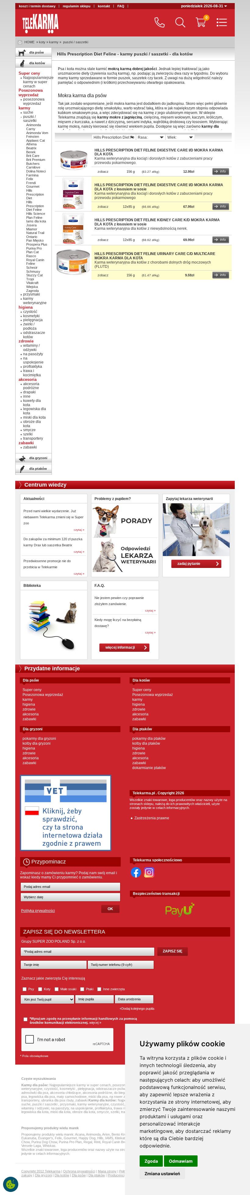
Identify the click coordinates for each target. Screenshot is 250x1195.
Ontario (31, 237)
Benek (31, 152)
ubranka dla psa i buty (57, 1100)
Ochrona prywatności (79, 1171)
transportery (33, 438)
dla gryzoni (37, 458)
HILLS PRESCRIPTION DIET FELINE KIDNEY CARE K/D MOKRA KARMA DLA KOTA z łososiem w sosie (157, 222)
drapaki (29, 392)
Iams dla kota (36, 221)
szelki (28, 434)
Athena (31, 144)
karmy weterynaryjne (35, 300)
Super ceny (32, 690)
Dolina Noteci (36, 171)
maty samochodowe (72, 1096)
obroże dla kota (32, 424)
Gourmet (32, 186)
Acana (79, 1134)
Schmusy (33, 271)
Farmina (32, 175)
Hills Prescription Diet (35, 194)
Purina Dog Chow (44, 1142)
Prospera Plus (36, 244)
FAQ (120, 6)
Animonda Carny (33, 127)
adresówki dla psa (34, 1092)
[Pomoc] (158, 23)
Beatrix (31, 148)
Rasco (31, 256)
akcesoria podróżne (31, 386)
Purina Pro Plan (70, 1142)
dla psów (36, 52)
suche (28, 112)
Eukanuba (28, 1138)
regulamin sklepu (77, 6)
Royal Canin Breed (116, 1142)
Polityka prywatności (38, 911)
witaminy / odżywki (31, 347)
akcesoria (31, 714)
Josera (31, 225)
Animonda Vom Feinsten (37, 135)
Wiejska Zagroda (32, 289)
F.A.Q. (100, 585)
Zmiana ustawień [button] (162, 1173)
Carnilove (33, 167)
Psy (31, 989)
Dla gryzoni (43, 1175)
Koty (47, 989)
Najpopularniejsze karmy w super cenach (38, 82)
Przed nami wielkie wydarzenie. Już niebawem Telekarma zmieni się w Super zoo (53, 517)
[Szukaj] (179, 23)
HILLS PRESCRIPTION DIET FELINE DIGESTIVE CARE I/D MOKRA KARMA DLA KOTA (159, 152)
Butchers (33, 163)
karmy (28, 699)
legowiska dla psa (42, 1096)
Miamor (31, 229)
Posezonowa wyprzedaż (43, 695)
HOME (29, 42)
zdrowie (29, 709)
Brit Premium (35, 159)
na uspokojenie (33, 360)
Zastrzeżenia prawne (151, 818)
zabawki (30, 447)
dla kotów (36, 63)
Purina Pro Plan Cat (34, 250)
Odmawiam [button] (181, 1161)
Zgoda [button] (151, 1161)
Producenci (116, 1175)
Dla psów (79, 1175)
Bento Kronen (122, 1134)
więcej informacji (120, 647)
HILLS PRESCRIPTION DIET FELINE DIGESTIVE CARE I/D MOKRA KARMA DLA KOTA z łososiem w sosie (159, 187)
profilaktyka (32, 366)
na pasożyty (33, 354)
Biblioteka (32, 585)
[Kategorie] (220, 23)
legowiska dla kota (34, 411)
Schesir (32, 267)
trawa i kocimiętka (32, 373)
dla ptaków (37, 468)
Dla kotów (62, 1175)
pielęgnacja (33, 320)
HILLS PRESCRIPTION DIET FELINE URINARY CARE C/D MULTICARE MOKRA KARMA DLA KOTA (155, 256)
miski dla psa (98, 1096)
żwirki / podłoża (30, 326)
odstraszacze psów (110, 1088)
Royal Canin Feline (35, 262)
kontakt (104, 6)
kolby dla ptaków (146, 743)
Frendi (31, 183)
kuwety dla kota (32, 403)
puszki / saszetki (75, 42)
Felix (29, 179)
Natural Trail (35, 233)
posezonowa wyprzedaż (34, 101)
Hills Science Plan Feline (35, 215)
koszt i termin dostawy (37, 6)
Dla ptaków (96, 1175)
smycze (29, 430)
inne (26, 396)
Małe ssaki (68, 989)
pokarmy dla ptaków (149, 738)
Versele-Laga (31, 1145)
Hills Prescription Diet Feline (35, 205)
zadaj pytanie (188, 564)
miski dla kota (34, 417)
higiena (29, 704)
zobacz (103, 171)
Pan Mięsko (35, 240)
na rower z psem (121, 1096)
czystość (30, 312)
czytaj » (79, 529)
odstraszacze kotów (34, 335)
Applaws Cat (35, 140)
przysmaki (31, 294)
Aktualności (33, 499)
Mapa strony (107, 1171)
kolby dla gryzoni (37, 743)
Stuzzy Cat (34, 275)
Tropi (30, 279)
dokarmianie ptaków (149, 768)
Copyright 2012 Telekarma (40, 1171)
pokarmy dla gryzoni (39, 738)
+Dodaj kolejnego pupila (137, 1008)
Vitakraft (32, 283)
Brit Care (32, 156)
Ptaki (89, 989)
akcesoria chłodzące (65, 1092)
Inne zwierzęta (113, 989)
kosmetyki (31, 316)
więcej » (95, 1022)
